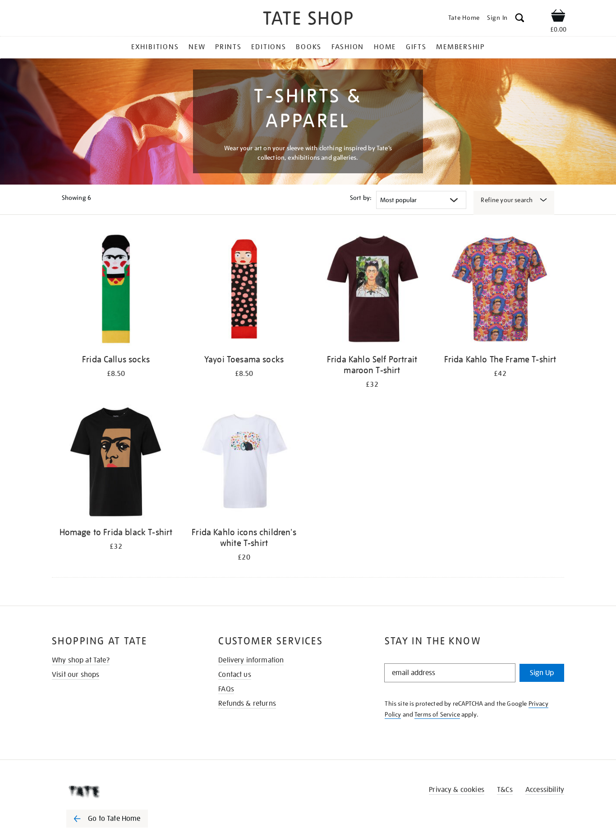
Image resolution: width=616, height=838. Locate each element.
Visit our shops (75, 674)
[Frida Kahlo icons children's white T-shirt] (244, 463)
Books (309, 46)
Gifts (416, 46)
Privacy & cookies (456, 789)
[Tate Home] (123, 791)
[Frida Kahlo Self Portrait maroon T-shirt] (372, 290)
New (196, 46)
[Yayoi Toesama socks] (244, 290)
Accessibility (544, 789)
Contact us (234, 674)
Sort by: (361, 198)
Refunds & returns (247, 703)
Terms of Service (437, 714)
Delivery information (251, 660)
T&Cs (505, 789)
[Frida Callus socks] (116, 290)
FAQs (226, 689)
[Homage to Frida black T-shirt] (116, 463)
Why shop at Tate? (81, 660)
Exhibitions (155, 46)
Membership (460, 46)
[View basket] (558, 17)
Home (385, 46)
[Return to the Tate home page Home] (308, 19)
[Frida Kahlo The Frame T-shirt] (500, 290)
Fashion (347, 46)
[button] (519, 19)
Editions (268, 46)
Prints (228, 46)
